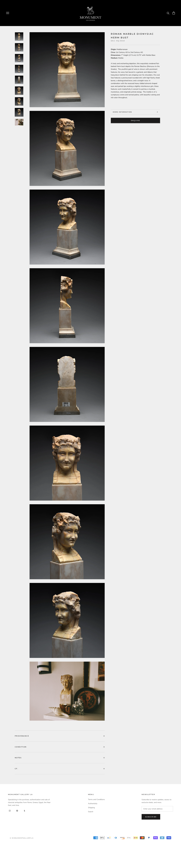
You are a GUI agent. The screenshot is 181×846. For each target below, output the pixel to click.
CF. (16, 769)
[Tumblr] (24, 810)
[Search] (168, 13)
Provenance (22, 736)
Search (90, 811)
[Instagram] (10, 810)
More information (122, 112)
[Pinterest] (17, 810)
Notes (18, 758)
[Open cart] (174, 13)
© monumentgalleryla (21, 838)
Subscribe (151, 817)
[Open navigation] (7, 13)
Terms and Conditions (96, 799)
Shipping (91, 807)
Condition (21, 747)
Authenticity (92, 803)
